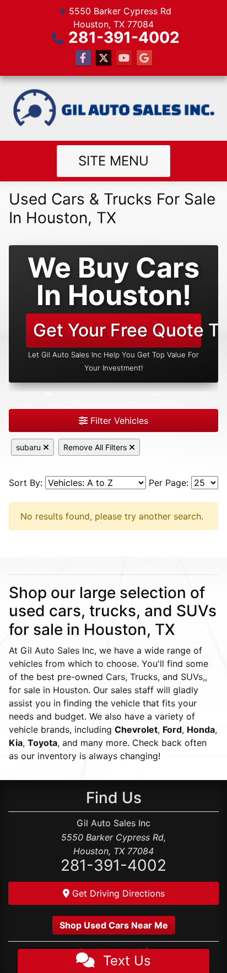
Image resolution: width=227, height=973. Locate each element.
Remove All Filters (96, 447)
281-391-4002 (124, 37)
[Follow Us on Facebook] (83, 58)
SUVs (192, 676)
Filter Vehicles (118, 420)
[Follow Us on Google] (144, 58)
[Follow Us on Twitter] (103, 58)
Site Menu (113, 161)
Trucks (144, 676)
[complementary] (194, 940)
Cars (115, 676)
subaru (29, 447)
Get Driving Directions (117, 893)
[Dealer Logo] (113, 108)
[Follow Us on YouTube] (124, 58)
